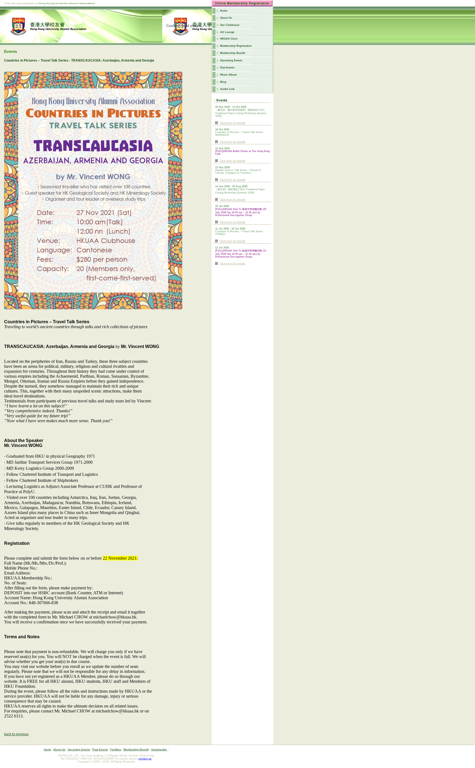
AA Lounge (227, 32)
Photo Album (228, 74)
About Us (226, 17)
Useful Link (227, 89)
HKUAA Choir (229, 38)
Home (223, 10)
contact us (144, 758)
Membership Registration (236, 46)
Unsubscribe (159, 749)
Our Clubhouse (229, 25)
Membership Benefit (232, 53)
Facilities (115, 749)
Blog (223, 82)
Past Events (227, 67)
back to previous (16, 734)
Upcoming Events (231, 60)
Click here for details (232, 122)
